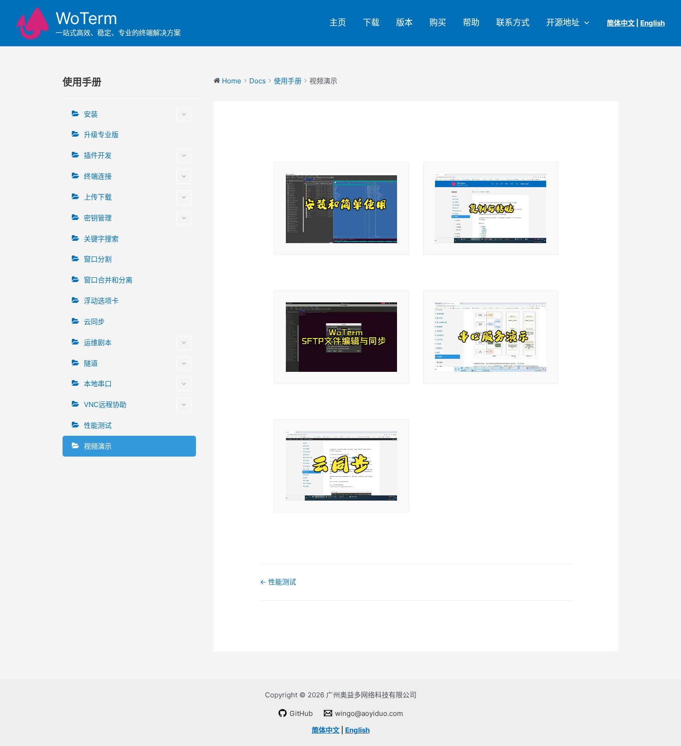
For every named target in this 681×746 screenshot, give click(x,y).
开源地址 (563, 23)
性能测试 (98, 425)
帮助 (471, 23)
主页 (337, 23)
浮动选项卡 (101, 300)
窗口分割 (98, 259)
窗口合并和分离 (108, 280)
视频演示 (98, 446)
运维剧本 (98, 342)
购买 (437, 23)
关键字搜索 (101, 238)
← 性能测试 (278, 581)
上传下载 (98, 197)
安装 (91, 114)
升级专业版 (101, 134)
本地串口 (98, 383)
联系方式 (513, 23)
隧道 (91, 363)
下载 (371, 23)
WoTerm (86, 18)
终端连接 (98, 176)
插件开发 (98, 155)
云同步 (94, 321)
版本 (404, 23)
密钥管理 (98, 217)
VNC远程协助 (105, 404)
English (357, 730)
